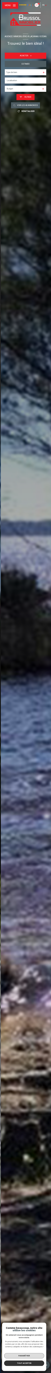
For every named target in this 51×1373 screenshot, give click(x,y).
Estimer (26, 64)
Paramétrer (24, 1355)
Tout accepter (24, 1363)
